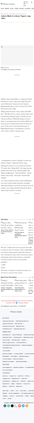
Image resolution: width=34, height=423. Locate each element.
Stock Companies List (7, 367)
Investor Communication (14, 393)
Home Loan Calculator (18, 359)
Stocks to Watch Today (17, 334)
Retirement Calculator (24, 356)
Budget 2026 (19, 386)
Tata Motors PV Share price (8, 326)
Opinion (13, 383)
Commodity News (6, 378)
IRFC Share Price (19, 323)
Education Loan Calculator (8, 361)
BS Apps (9, 398)
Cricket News (24, 378)
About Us (12, 390)
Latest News (5, 376)
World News (23, 381)
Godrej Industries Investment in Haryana (11, 345)
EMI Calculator (6, 356)
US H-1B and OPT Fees (21, 342)
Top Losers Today (6, 340)
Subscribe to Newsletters (19, 367)
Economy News (27, 383)
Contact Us (11, 396)
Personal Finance (6, 381)
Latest (12, 8)
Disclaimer (5, 393)
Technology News (15, 381)
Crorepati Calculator (18, 353)
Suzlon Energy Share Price (8, 321)
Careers (4, 398)
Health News (19, 383)
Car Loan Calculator (7, 359)
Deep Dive (24, 340)
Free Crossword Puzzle (7, 370)
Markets (21, 8)
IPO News (27, 376)
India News (6, 13)
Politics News (12, 386)
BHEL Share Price (20, 326)
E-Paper (16, 8)
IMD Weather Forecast (28, 337)
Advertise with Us (19, 396)
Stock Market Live (6, 334)
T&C (17, 390)
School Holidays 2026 (7, 347)
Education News (6, 383)
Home (2, 8)
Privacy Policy (23, 390)
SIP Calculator (14, 356)
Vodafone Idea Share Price (19, 328)
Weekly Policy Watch (7, 337)
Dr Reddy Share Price (7, 328)
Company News (13, 376)
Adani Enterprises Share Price (22, 321)
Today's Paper (6, 390)
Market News (20, 376)
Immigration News (16, 378)
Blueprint (28, 8)
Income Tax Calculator (7, 353)
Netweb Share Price (17, 337)
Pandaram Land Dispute (27, 345)
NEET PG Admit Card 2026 (8, 342)
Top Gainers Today (16, 340)
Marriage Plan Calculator (21, 361)
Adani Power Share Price (8, 323)
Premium (7, 8)
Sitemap (27, 396)
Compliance (5, 396)
